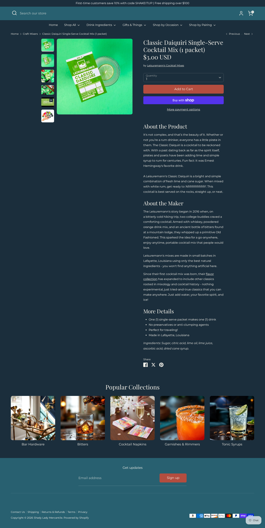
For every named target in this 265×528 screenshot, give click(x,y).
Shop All (70, 25)
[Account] (241, 13)
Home (53, 25)
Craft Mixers (30, 33)
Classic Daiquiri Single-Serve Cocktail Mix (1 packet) (74, 33)
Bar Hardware (33, 444)
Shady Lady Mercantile (132, 13)
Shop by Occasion (166, 25)
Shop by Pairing (201, 25)
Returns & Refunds (53, 512)
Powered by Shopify (76, 517)
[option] (95, 78)
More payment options (183, 109)
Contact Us (18, 512)
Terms (71, 512)
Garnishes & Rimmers (182, 444)
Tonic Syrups (232, 444)
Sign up (173, 478)
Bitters (82, 444)
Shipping (33, 512)
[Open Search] (14, 13)
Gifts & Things (133, 25)
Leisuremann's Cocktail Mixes (165, 65)
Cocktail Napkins (132, 444)
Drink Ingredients (100, 25)
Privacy (82, 512)
